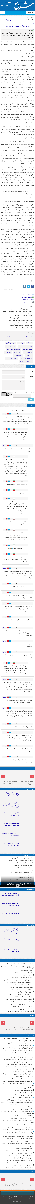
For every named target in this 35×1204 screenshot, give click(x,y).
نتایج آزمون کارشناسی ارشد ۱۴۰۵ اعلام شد (22, 1116)
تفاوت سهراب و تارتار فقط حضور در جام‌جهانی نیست (20, 1141)
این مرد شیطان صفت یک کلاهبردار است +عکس (20, 320)
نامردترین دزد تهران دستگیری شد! (24, 975)
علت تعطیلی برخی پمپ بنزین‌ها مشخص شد (22, 990)
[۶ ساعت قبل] (27, 952)
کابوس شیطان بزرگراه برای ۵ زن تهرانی (22, 323)
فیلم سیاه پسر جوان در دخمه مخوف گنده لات (21, 325)
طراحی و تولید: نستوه (17, 1201)
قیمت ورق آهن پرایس (26, 358)
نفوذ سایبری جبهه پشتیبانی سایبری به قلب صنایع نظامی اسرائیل (17, 1081)
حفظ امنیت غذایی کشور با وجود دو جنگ (23, 1093)
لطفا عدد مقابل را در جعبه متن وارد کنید (24, 393)
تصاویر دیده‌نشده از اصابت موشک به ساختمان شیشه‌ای (19, 964)
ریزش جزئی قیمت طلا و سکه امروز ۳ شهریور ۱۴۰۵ (10, 834)
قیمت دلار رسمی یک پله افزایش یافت (23, 865)
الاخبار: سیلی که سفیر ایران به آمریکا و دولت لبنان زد (20, 982)
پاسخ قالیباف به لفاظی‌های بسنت (25, 1046)
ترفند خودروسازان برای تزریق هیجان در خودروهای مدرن (9, 782)
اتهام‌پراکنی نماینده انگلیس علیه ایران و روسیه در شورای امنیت (18, 1059)
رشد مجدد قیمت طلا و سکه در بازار (24, 870)
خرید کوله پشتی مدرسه (26, 362)
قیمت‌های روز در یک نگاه (27, 855)
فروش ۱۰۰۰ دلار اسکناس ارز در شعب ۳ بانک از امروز (11, 844)
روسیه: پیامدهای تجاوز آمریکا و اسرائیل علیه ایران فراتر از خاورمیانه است (19, 1054)
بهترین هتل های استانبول (25, 346)
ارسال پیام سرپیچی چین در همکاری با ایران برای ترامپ (19, 1088)
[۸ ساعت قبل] (25, 775)
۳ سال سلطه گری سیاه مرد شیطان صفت (17, 26)
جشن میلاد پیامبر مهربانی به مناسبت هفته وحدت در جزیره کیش (11, 931)
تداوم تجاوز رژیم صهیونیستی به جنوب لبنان (22, 1071)
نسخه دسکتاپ (18, 1193)
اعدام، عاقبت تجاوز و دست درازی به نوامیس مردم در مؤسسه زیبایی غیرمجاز (18, 312)
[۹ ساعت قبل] (27, 846)
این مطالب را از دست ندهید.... (26, 789)
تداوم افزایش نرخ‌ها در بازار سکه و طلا (23, 863)
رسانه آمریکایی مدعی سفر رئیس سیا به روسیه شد (21, 1155)
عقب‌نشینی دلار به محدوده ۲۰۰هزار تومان (22, 858)
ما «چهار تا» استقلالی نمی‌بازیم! (10, 913)
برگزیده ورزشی (30, 889)
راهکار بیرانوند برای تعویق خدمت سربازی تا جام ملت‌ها (10, 904)
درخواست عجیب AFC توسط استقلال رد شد (22, 985)
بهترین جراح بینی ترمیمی (13, 349)
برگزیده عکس (30, 925)
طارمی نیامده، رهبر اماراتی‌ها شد (25, 1009)
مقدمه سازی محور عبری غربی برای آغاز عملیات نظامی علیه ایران (17, 1136)
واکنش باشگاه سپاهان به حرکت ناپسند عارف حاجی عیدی (19, 1151)
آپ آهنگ (29, 343)
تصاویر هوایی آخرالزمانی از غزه (25, 992)
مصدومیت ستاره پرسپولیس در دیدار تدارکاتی (22, 1079)
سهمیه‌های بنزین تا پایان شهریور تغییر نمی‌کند (21, 1097)
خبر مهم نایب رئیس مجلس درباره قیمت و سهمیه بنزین (19, 1163)
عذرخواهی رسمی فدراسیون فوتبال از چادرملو (22, 1004)
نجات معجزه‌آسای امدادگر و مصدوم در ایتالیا (22, 1165)
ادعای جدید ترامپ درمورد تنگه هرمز (24, 1148)
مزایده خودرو (29, 355)
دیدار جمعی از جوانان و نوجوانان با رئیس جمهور (10, 950)
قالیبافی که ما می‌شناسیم (27, 970)
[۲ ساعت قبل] (27, 795)
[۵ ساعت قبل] (27, 816)
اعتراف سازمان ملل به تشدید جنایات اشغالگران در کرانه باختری (18, 1050)
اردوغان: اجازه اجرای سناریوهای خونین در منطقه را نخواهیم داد (18, 1074)
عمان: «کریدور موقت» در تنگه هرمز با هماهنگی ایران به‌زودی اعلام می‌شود (18, 1106)
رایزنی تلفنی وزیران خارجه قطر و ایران (24, 1076)
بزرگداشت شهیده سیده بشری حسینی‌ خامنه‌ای (21, 1002)
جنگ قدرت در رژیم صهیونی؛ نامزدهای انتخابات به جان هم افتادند (17, 1102)
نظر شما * (30, 381)
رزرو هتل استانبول (10, 346)
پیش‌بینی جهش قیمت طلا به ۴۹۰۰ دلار (23, 875)
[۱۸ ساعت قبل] (9, 775)
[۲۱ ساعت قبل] (25, 1178)
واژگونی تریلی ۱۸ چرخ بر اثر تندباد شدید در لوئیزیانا (20, 1011)
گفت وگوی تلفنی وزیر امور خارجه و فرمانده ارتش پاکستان (19, 1067)
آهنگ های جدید (28, 352)
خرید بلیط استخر (18, 355)
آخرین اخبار (31, 1035)
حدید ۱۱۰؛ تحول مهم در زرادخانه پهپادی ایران (20, 884)
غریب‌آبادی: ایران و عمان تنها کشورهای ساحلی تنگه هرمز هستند (17, 1038)
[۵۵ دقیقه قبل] (27, 896)
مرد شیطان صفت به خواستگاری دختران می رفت (20, 318)
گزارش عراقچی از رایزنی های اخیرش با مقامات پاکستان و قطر (18, 1048)
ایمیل (31, 376)
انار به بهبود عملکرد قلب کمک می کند (25, 1185)
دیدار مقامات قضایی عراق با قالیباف (11, 940)
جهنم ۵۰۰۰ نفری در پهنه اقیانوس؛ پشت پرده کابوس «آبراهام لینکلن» (18, 1133)
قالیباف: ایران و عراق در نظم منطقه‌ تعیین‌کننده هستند (20, 1109)
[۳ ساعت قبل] (27, 806)
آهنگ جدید (8, 352)
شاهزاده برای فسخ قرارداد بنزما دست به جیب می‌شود (20, 1064)
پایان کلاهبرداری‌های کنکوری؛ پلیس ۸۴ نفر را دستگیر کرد (11, 824)
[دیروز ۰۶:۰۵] (9, 1178)
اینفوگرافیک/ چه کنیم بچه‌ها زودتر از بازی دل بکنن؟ (9, 1185)
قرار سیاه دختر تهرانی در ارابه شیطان (23, 315)
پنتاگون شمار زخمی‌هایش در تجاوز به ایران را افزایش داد (19, 1100)
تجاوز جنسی (15, 337)
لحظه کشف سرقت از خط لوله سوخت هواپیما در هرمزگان (19, 999)
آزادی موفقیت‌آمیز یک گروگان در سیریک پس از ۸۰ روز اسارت (18, 994)
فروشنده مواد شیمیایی (11, 358)
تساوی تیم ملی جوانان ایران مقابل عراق (23, 1158)
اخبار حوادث (29, 337)
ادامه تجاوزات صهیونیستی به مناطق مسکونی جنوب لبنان (19, 1160)
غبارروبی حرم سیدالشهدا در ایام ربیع (24, 1090)
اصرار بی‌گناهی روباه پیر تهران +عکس (23, 328)
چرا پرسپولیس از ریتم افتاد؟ (26, 1146)
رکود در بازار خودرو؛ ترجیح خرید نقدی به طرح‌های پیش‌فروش (26, 783)
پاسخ (4, 414)
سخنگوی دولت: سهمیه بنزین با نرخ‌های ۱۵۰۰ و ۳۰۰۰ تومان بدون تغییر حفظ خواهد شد (11, 805)
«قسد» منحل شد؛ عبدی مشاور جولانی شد (22, 1062)
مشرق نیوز (20, 5)
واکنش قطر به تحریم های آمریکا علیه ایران (22, 977)
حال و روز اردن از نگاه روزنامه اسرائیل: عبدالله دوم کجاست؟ (18, 1043)
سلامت (32, 1172)
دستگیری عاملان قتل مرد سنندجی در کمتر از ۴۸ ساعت (9, 1028)
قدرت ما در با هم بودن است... (25, 1041)
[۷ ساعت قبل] (27, 826)
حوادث (22, 337)
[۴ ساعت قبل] (27, 932)
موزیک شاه (21, 343)
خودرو (32, 769)
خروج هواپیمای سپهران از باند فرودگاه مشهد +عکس (11, 794)
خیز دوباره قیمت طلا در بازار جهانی (24, 868)
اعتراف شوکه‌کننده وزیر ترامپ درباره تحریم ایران (21, 973)
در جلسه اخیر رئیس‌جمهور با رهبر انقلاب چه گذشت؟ (20, 1153)
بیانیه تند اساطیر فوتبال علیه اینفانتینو (24, 997)
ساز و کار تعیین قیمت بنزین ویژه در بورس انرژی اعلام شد (19, 1125)
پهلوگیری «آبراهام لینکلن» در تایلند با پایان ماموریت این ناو (18, 1168)
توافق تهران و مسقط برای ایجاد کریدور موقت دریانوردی (19, 1139)
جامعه (29, 13)
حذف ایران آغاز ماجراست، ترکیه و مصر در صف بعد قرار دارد (18, 980)
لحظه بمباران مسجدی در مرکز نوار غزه (23, 1069)
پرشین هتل (17, 352)
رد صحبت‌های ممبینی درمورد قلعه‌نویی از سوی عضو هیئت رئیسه (10, 894)
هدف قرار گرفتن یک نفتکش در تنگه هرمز (23, 1006)
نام (32, 371)
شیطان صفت (7, 337)
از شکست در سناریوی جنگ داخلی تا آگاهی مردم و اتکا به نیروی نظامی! (18, 1084)
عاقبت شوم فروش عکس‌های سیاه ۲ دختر (22, 309)
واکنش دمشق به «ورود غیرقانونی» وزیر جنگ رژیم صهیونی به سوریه (18, 1121)
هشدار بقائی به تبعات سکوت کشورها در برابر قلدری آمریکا (19, 1127)
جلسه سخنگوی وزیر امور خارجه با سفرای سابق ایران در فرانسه (18, 1129)
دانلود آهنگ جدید (27, 349)
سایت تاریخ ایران (10, 343)
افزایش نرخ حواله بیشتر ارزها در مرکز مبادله (22, 872)
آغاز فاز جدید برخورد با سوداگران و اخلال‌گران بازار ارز (10, 814)
